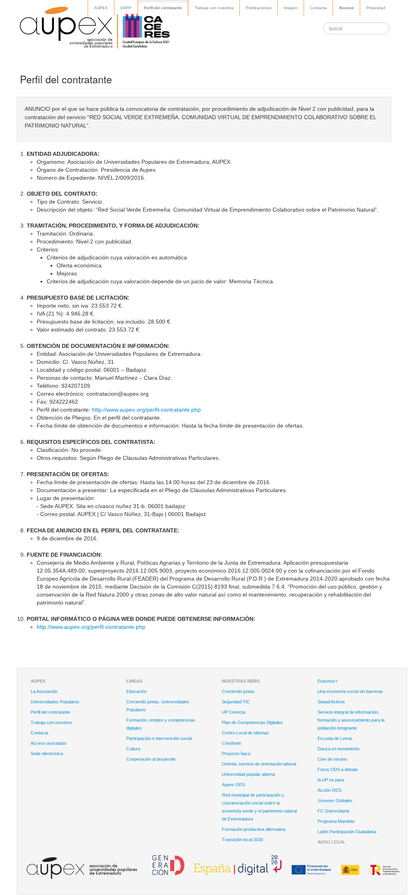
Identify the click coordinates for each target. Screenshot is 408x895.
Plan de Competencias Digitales (252, 722)
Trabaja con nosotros (213, 8)
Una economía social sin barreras (350, 691)
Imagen (291, 8)
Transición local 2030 (242, 839)
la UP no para (331, 779)
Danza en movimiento (338, 748)
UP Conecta (233, 712)
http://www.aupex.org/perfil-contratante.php (146, 409)
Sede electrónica (47, 753)
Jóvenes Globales (335, 800)
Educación (136, 691)
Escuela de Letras (335, 738)
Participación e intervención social (159, 738)
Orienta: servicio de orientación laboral (259, 764)
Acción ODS (329, 790)
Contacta (318, 8)
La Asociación (44, 691)
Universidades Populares (55, 701)
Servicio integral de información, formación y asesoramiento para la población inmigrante (351, 720)
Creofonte (231, 743)
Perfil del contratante (163, 8)
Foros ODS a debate (338, 769)
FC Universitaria (333, 811)
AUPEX (101, 8)
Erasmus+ (327, 681)
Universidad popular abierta (248, 774)
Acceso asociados (49, 743)
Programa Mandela (336, 821)
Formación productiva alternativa (253, 829)
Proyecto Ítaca (236, 753)
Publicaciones (258, 8)
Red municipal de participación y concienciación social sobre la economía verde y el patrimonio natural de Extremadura (259, 807)
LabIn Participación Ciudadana (347, 831)
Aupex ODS (233, 784)
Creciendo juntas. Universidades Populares (157, 705)
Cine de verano (332, 759)
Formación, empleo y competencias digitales (160, 724)
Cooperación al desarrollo (151, 759)
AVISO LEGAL (331, 842)
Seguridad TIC (236, 701)
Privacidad (375, 8)
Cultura (133, 748)
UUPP (125, 8)
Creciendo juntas (238, 691)
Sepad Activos (331, 701)
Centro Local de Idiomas (245, 732)
